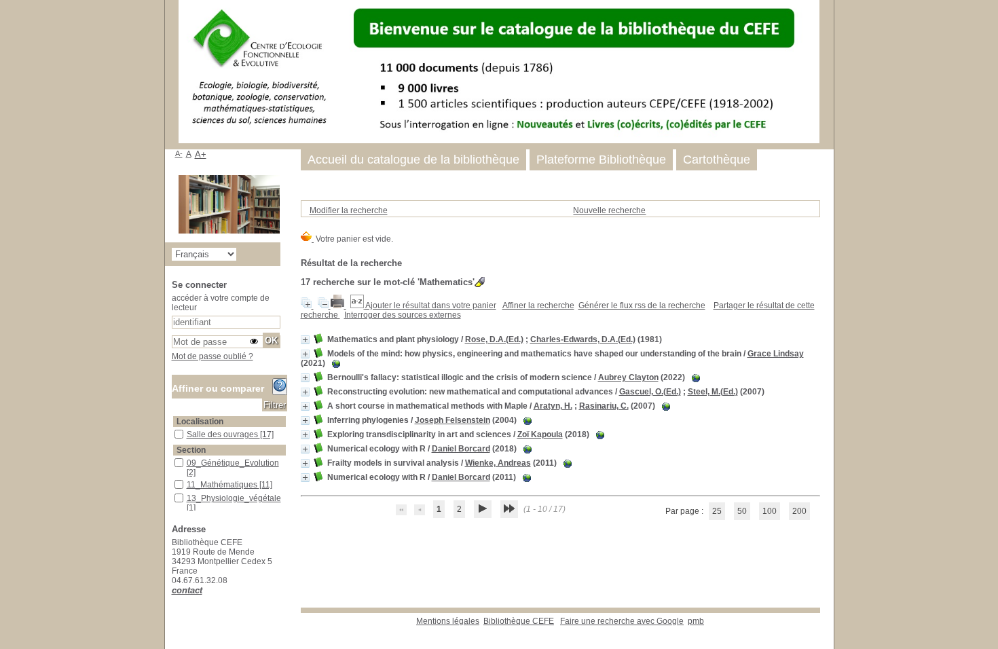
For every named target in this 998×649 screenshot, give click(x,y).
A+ (200, 154)
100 (769, 511)
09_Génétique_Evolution (233, 463)
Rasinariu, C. (604, 406)
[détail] (305, 339)
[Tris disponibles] (357, 305)
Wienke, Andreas (498, 463)
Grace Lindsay (775, 353)
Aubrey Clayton (628, 377)
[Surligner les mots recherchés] (480, 282)
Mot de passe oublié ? (212, 356)
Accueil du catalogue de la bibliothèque (413, 159)
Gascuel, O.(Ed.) (650, 391)
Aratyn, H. (553, 406)
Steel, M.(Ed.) (713, 391)
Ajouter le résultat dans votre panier (430, 305)
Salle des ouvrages (223, 434)
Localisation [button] (200, 421)
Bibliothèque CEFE (518, 621)
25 (717, 511)
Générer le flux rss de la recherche (641, 305)
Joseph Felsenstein (452, 420)
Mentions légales (447, 621)
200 (799, 511)
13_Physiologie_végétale (234, 498)
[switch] (254, 341)
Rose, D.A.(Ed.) (494, 339)
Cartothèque (716, 159)
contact (187, 590)
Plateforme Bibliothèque (601, 159)
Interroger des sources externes (402, 315)
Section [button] (191, 450)
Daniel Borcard (461, 448)
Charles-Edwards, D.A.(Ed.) (582, 339)
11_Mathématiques (223, 484)
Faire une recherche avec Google (622, 621)
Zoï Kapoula (540, 434)
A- (179, 153)
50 (742, 511)
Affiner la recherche (538, 305)
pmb (696, 621)
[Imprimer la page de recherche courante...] (338, 305)
